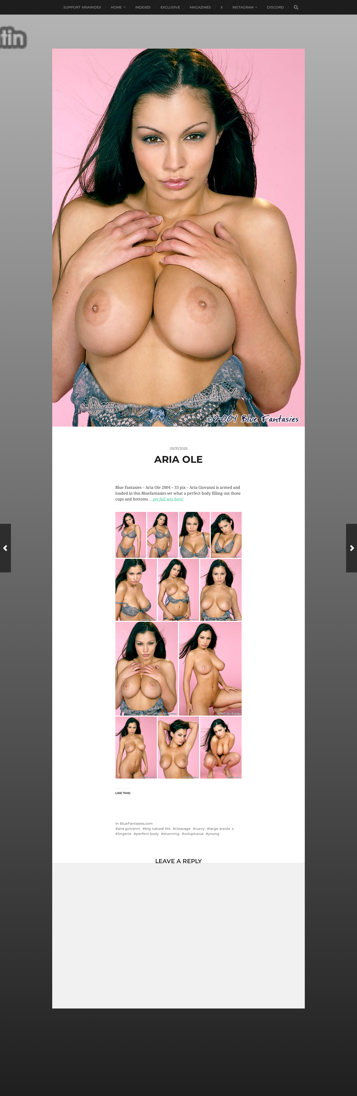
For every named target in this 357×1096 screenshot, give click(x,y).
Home (116, 7)
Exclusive (170, 7)
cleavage (183, 828)
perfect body (147, 834)
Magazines (200, 7)
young (213, 834)
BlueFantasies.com (136, 823)
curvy (200, 828)
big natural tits (157, 828)
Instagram (243, 7)
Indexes (143, 7)
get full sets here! (168, 499)
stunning (171, 834)
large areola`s (221, 828)
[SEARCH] (296, 7)
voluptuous (194, 834)
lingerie (124, 834)
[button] (130, 535)
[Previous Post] (5, 548)
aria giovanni (129, 828)
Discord (275, 7)
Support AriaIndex (82, 7)
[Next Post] (351, 548)
